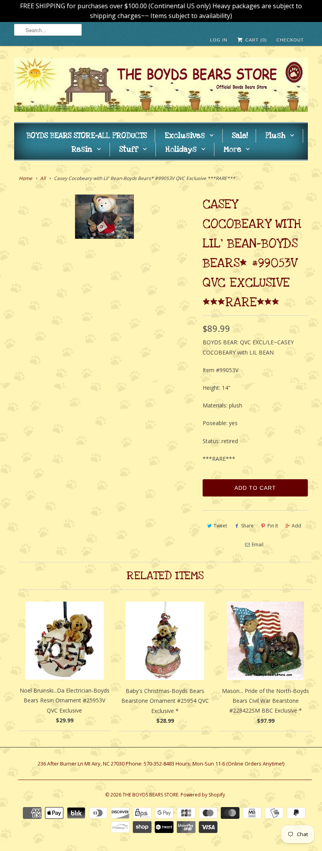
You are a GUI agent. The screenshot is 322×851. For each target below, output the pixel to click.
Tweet (220, 525)
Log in (218, 40)
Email (257, 544)
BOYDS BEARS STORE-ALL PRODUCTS (87, 136)
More (232, 150)
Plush (275, 136)
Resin (81, 150)
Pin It (272, 525)
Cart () (255, 40)
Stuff (128, 150)
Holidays (181, 150)
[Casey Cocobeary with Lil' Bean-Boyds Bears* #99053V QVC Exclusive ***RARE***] (104, 217)
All (43, 178)
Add (296, 525)
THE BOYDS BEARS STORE (150, 794)
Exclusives (185, 136)
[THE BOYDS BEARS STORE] (161, 86)
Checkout (290, 40)
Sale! (240, 136)
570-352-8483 (159, 763)
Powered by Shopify (203, 794)
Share (247, 525)
